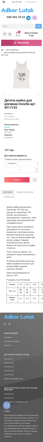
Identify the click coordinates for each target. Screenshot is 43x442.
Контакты (8, 337)
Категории (23, 43)
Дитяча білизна (12, 50)
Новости (7, 345)
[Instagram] (9, 324)
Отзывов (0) (9, 197)
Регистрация (31, 2)
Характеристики (24, 192)
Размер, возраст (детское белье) (18, 159)
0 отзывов (10, 116)
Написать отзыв (12, 119)
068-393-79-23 (15, 17)
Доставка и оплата (11, 341)
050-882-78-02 (9, 363)
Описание (8, 192)
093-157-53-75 (9, 375)
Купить (16, 180)
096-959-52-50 (9, 367)
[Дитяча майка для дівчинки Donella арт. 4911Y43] (21, 74)
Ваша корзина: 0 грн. (28, 34)
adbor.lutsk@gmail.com (13, 379)
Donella (7, 127)
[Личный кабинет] (9, 34)
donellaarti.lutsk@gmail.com (15, 402)
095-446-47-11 (9, 359)
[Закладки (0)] (4, 34)
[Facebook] (4, 324)
